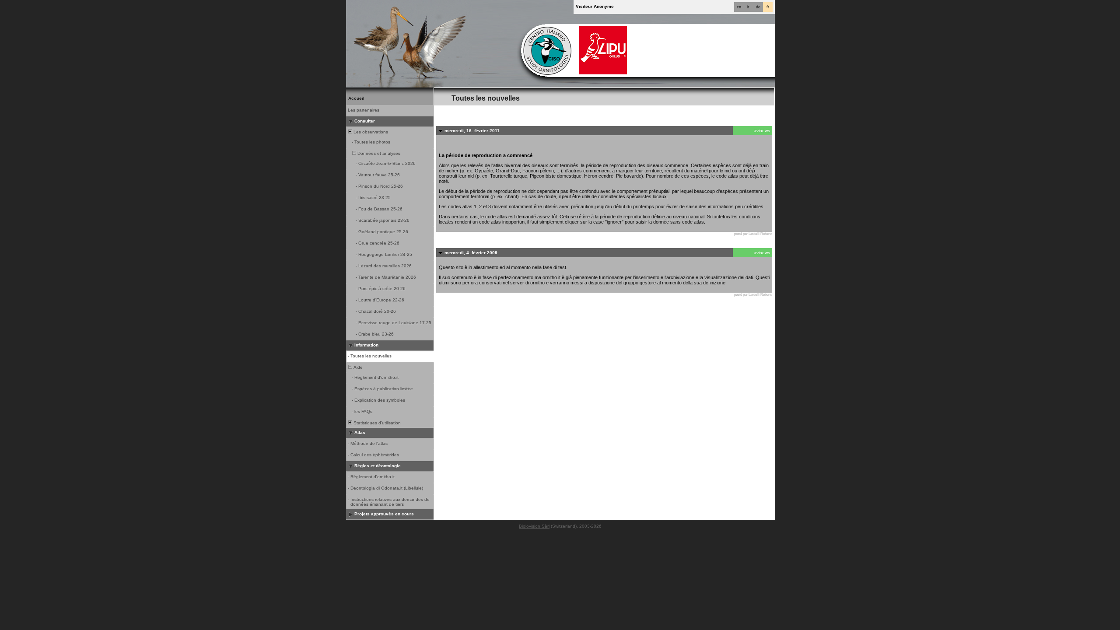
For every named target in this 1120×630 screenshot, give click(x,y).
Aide (357, 367)
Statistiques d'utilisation (376, 422)
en (739, 7)
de (758, 7)
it (748, 7)
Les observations (370, 132)
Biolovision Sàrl (534, 526)
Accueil (356, 98)
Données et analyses (378, 153)
